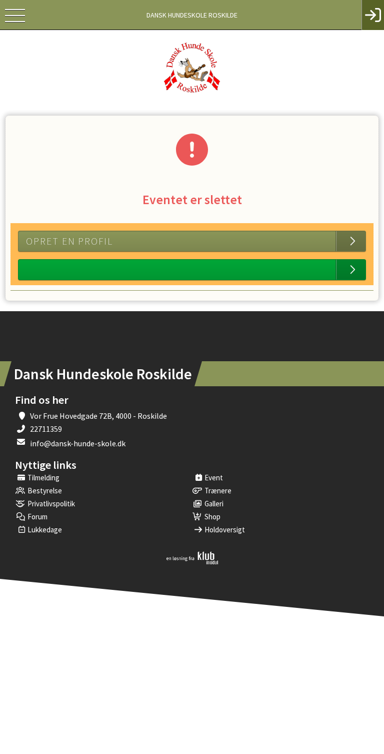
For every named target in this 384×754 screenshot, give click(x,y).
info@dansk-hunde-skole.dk (78, 443)
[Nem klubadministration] (192, 562)
